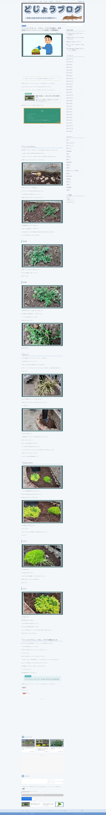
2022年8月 (70, 103)
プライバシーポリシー (25, 813)
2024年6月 (70, 70)
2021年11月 (70, 128)
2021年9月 (70, 131)
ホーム (24, 1)
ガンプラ (69, 148)
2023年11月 (70, 81)
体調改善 (69, 151)
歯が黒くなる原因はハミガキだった (74, 41)
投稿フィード (70, 199)
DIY (68, 140)
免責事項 (32, 813)
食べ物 (45, 1)
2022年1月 (70, 123)
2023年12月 (70, 78)
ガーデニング (24, 25)
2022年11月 (70, 95)
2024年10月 (70, 61)
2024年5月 (70, 72)
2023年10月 (70, 84)
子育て (69, 156)
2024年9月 (70, 64)
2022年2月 (70, 120)
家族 (41, 1)
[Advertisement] (42, 67)
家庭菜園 (69, 162)
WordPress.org (70, 202)
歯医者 (69, 179)
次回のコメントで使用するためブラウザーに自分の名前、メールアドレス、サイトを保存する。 (42, 786)
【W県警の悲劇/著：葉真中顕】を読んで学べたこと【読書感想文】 (76, 49)
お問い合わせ (58, 1)
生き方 (69, 181)
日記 (69, 173)
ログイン (69, 197)
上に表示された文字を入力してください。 (30, 791)
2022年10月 (70, 98)
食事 (69, 190)
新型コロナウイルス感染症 (73, 170)
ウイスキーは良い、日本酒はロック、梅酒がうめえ (76, 45)
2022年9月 (70, 100)
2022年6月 (70, 109)
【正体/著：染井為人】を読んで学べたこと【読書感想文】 (76, 34)
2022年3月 (70, 117)
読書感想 (69, 187)
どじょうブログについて (32, 1)
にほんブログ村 (25, 690)
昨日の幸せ (70, 176)
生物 (69, 184)
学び (69, 159)
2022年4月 (70, 114)
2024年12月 (70, 59)
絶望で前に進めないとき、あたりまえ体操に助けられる (76, 38)
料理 (69, 167)
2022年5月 (70, 111)
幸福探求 (51, 1)
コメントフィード (70, 200)
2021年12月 (70, 125)
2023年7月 (70, 92)
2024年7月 (70, 67)
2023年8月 (70, 89)
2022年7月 (70, 106)
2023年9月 (70, 86)
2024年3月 (70, 75)
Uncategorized (71, 142)
